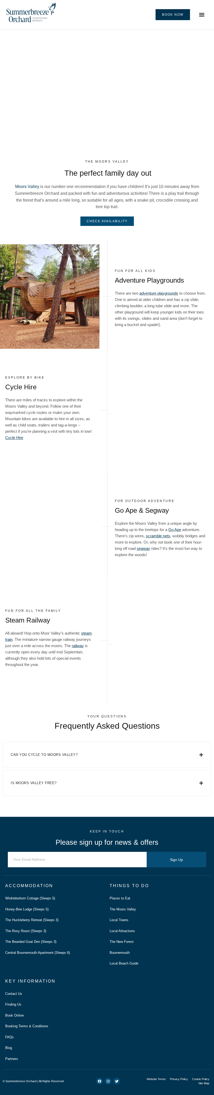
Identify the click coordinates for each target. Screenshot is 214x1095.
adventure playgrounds (158, 293)
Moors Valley (27, 186)
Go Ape (174, 529)
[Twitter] (116, 1081)
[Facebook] (99, 1081)
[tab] (107, 755)
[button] (202, 14)
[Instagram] (108, 1081)
